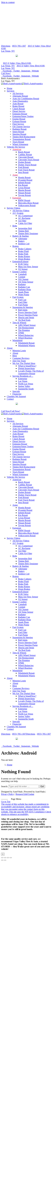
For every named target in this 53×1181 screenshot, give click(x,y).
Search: (4, 786)
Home (9, 765)
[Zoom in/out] (11, 857)
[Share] (5, 857)
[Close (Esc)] (2, 857)
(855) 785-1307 (19, 46)
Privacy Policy (7, 794)
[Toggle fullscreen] (8, 857)
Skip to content (8, 2)
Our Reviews (26, 58)
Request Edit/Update (25, 794)
